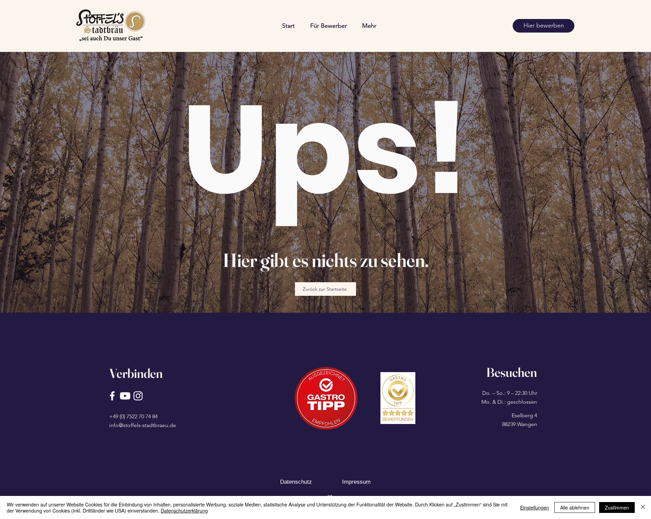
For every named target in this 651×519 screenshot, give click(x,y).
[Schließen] (643, 507)
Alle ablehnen (574, 507)
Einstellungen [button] (534, 507)
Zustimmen (617, 507)
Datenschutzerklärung (184, 510)
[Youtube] (125, 396)
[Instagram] (138, 396)
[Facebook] (112, 396)
